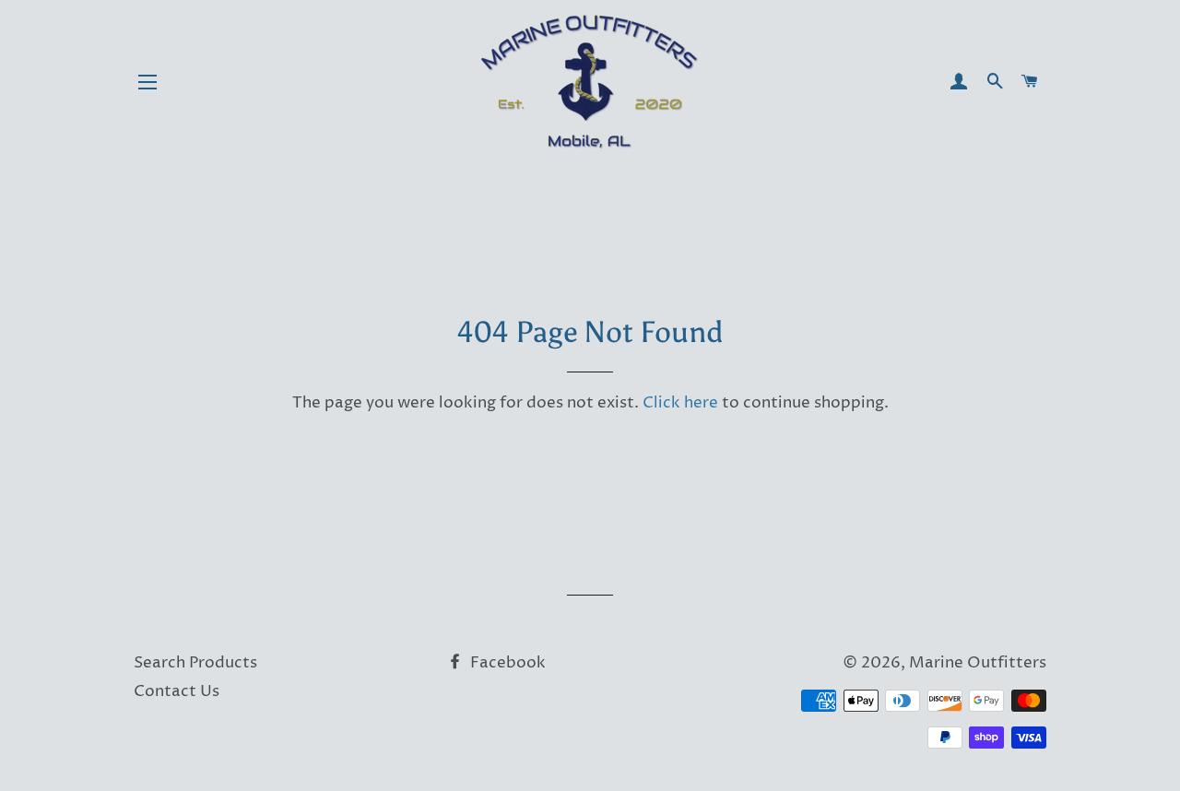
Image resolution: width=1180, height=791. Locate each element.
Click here (680, 403)
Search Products (195, 663)
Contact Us (176, 691)
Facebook (506, 663)
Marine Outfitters (977, 663)
